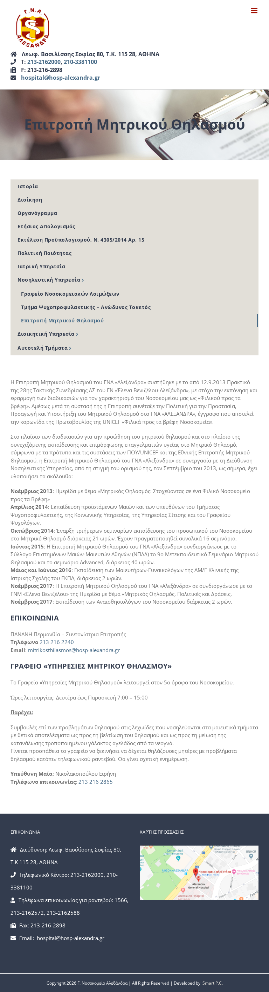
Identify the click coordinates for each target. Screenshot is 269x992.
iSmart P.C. (212, 983)
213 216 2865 (95, 781)
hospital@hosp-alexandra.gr (60, 77)
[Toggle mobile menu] (254, 10)
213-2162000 (44, 62)
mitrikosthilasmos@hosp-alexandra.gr (74, 649)
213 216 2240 (57, 641)
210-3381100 (80, 62)
